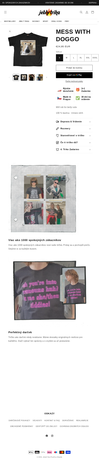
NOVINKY (36, 21)
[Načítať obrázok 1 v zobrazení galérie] (16, 77)
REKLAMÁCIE (82, 420)
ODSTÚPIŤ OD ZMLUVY (46, 426)
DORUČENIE (68, 420)
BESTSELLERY (10, 21)
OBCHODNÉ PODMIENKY (21, 426)
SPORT (45, 21)
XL (81, 58)
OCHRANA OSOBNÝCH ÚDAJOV (74, 426)
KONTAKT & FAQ (52, 420)
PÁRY (67, 21)
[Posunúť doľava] (9, 77)
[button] (5, 12)
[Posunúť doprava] (47, 77)
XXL (88, 58)
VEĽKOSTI (37, 420)
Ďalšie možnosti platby (74, 81)
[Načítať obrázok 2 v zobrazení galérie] (24, 77)
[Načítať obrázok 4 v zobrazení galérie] (39, 77)
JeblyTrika (46, 457)
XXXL (95, 58)
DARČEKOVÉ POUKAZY (19, 420)
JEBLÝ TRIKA (24, 21)
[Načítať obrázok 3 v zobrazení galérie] (31, 77)
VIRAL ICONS (56, 21)
